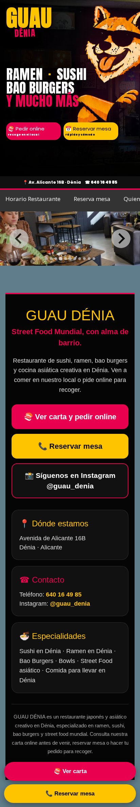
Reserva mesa (92, 199)
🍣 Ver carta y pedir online (70, 416)
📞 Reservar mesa (70, 446)
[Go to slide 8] (79, 258)
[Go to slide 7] (74, 258)
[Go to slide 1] (46, 258)
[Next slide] (120, 238)
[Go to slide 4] (60, 258)
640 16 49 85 (104, 182)
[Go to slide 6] (70, 258)
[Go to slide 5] (65, 258)
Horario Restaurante (32, 199)
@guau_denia (70, 603)
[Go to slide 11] (93, 258)
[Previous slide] (19, 238)
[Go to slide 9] (84, 258)
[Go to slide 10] (89, 258)
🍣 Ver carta (70, 771)
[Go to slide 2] (51, 258)
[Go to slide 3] (55, 258)
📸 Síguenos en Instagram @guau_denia (70, 480)
